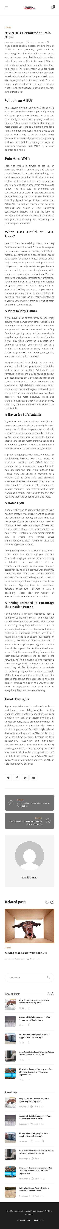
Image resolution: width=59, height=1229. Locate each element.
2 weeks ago (23, 1159)
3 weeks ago (23, 1179)
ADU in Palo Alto (34, 192)
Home (8, 27)
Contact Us (23, 1220)
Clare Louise (9, 959)
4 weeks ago (23, 1196)
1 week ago (23, 1141)
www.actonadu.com (15, 596)
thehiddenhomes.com (34, 1211)
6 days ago (23, 1124)
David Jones (9, 42)
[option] (29, 933)
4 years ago (18, 42)
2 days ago (23, 1107)
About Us (38, 1220)
